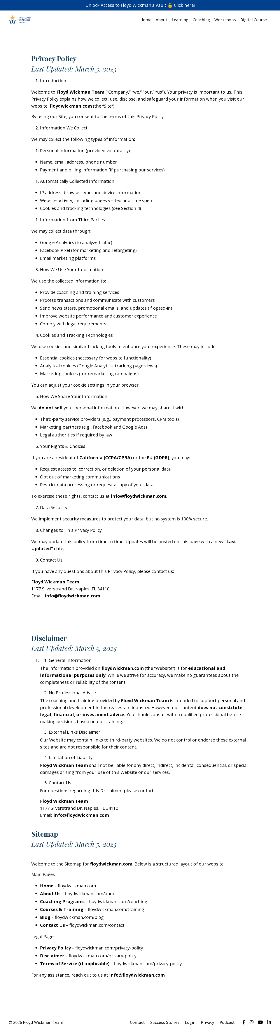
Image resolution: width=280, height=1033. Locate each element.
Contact (137, 1022)
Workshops (225, 19)
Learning (180, 19)
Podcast (227, 1022)
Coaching (201, 19)
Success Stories (164, 1022)
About (161, 19)
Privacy (207, 1022)
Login (190, 1022)
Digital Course (253, 19)
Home (145, 19)
